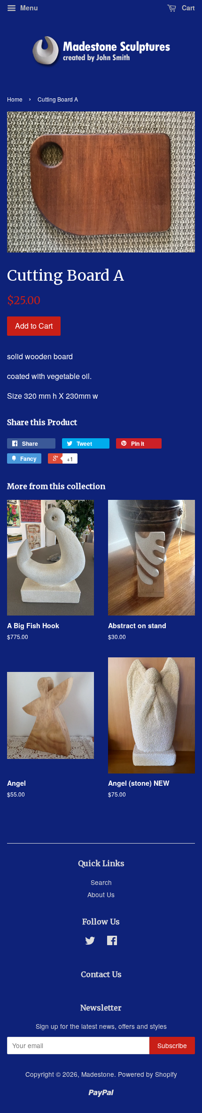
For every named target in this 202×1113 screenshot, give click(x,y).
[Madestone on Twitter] (90, 942)
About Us (101, 894)
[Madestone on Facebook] (112, 942)
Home (15, 99)
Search (101, 882)
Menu (28, 7)
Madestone (97, 1074)
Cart (187, 7)
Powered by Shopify (147, 1074)
